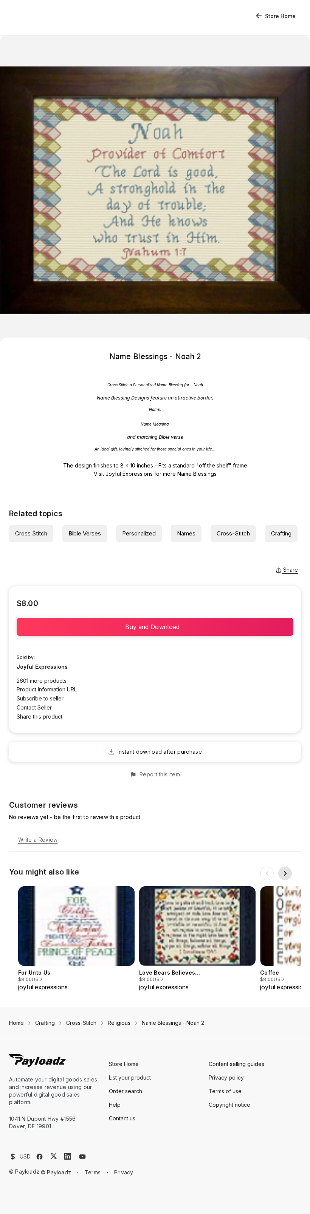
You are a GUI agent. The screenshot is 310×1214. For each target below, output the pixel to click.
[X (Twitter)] (54, 1156)
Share (290, 569)
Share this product (39, 716)
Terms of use (225, 1091)
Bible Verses (84, 533)
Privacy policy (226, 1077)
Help (115, 1104)
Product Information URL (47, 689)
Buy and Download (154, 627)
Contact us (122, 1118)
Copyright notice (229, 1104)
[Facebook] (39, 1156)
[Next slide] (285, 873)
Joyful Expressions (42, 666)
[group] (76, 939)
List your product (130, 1077)
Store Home (280, 16)
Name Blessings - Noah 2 (173, 1023)
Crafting (281, 533)
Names (186, 533)
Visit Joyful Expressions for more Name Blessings (155, 473)
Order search (125, 1091)
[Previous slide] (267, 873)
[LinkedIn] (67, 1156)
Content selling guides (236, 1064)
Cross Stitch (31, 533)
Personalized (139, 533)
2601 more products (42, 680)
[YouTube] (82, 1156)
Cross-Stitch (233, 533)
